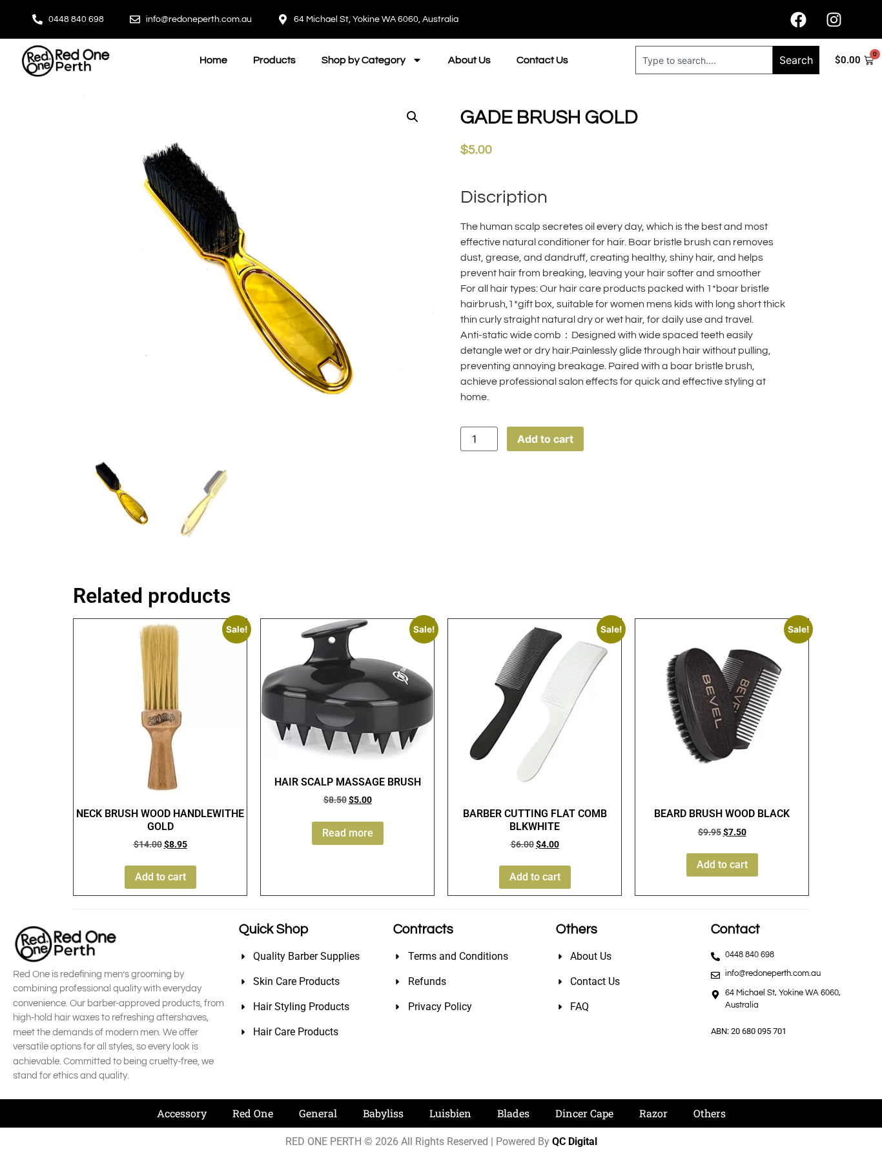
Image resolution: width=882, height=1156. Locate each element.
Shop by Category (363, 60)
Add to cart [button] (160, 877)
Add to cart (545, 438)
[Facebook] (798, 19)
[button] (412, 116)
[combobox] (704, 60)
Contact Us (542, 60)
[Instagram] (833, 19)
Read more (347, 833)
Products (274, 60)
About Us (469, 60)
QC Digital (574, 1141)
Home (213, 60)
